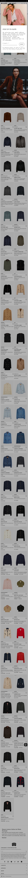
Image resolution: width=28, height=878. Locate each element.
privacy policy (8, 40)
